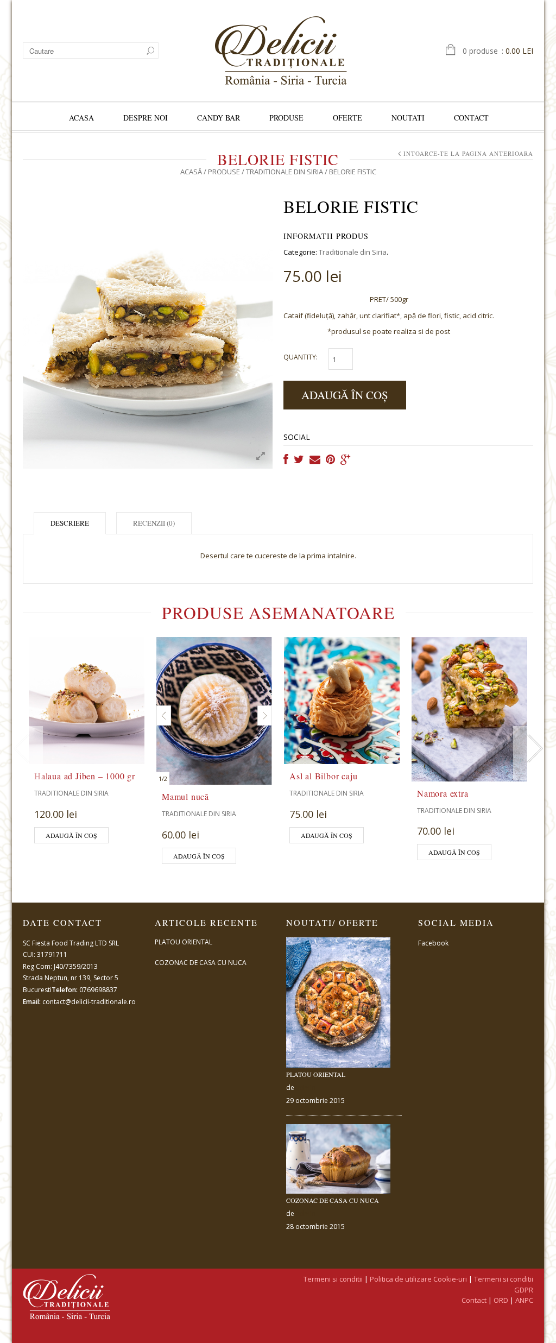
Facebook (433, 943)
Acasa (81, 117)
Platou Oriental (183, 942)
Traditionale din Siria (284, 171)
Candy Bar (218, 117)
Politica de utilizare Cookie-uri (418, 1279)
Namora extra (443, 793)
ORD (501, 1300)
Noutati (408, 117)
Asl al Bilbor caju (323, 775)
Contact (471, 117)
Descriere (69, 523)
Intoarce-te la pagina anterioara (468, 153)
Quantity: (300, 357)
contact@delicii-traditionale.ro (89, 1001)
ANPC (524, 1300)
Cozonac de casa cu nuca (201, 962)
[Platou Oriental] (338, 1002)
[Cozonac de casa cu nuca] (338, 1159)
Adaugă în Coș (344, 394)
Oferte (347, 117)
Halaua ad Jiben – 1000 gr (84, 775)
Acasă (191, 171)
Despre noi (145, 117)
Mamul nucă (185, 796)
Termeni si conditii (333, 1279)
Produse (286, 117)
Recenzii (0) (154, 523)
